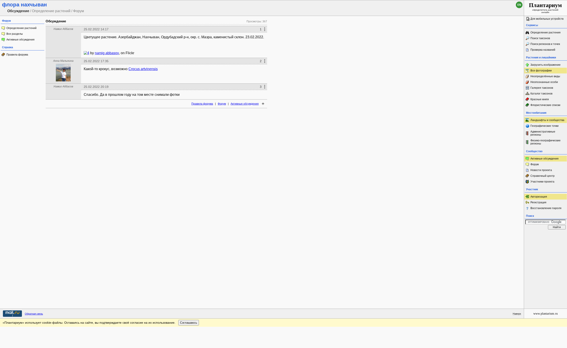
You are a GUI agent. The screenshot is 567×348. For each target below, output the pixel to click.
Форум (222, 103)
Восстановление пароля (545, 208)
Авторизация (538, 196)
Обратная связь (34, 313)
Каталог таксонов (541, 93)
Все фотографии (541, 70)
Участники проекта (542, 181)
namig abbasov (107, 53)
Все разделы (14, 33)
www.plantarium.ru (545, 313)
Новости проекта (541, 170)
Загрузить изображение (545, 64)
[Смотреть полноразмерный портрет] (63, 80)
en (519, 4)
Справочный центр (542, 175)
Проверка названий (542, 49)
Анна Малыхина (63, 60)
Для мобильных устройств (546, 18)
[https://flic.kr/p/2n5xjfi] (85, 53)
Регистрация (538, 202)
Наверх (517, 313)
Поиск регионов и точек (545, 44)
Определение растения (545, 32)
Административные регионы (542, 133)
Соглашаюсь (188, 322)
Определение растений (21, 28)
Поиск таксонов (540, 38)
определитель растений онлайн (545, 7)
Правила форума (17, 54)
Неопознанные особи (544, 82)
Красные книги (539, 99)
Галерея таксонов (541, 87)
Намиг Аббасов (63, 29)
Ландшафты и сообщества (547, 120)
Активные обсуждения (20, 39)
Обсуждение (56, 21)
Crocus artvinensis (143, 69)
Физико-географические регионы (545, 142)
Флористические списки (545, 105)
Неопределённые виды (545, 76)
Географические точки (544, 125)
